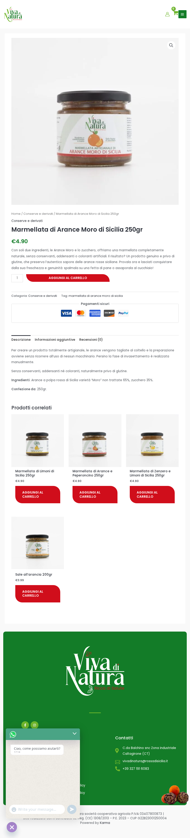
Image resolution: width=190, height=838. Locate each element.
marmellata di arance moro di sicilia (96, 296)
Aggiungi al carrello (68, 278)
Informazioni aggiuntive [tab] (55, 340)
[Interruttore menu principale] (182, 14)
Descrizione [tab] (21, 340)
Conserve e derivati (38, 214)
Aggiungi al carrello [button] (32, 494)
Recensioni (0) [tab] (91, 340)
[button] (171, 45)
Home (16, 214)
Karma (105, 823)
